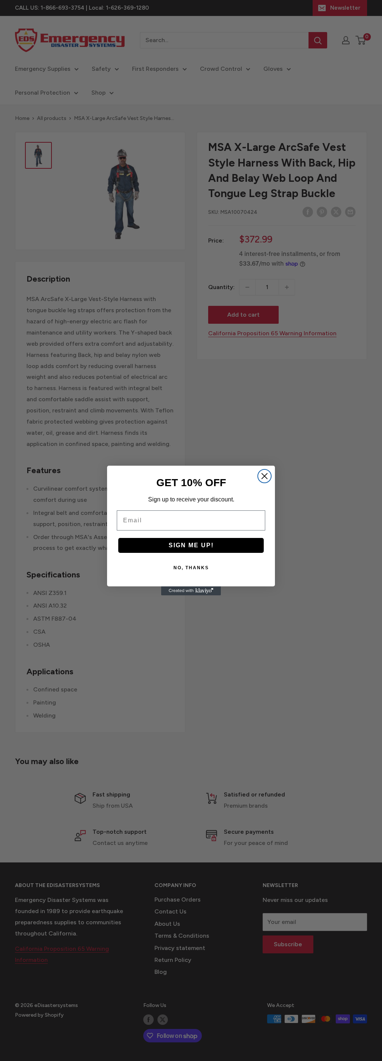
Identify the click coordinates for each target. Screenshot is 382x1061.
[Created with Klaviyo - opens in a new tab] (191, 590)
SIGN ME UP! (191, 545)
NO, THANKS (191, 567)
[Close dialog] (264, 476)
